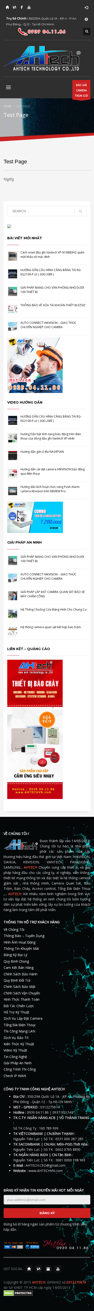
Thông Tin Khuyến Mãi (21, 948)
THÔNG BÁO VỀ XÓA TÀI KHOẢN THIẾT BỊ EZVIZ (53, 305)
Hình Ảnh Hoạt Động (19, 942)
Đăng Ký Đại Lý (15, 954)
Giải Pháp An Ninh (18, 1063)
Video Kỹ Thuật (15, 1050)
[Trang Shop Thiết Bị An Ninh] (14, 7)
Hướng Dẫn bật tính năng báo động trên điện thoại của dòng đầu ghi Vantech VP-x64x (50, 436)
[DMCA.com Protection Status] (18, 1293)
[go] (80, 211)
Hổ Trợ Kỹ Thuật (16, 1012)
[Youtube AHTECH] (29, 7)
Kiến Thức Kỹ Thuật (19, 1044)
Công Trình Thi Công (20, 1069)
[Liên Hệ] (48, 1268)
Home (8, 106)
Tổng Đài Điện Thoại (19, 1025)
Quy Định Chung (16, 961)
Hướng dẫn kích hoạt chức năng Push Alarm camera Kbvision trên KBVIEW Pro (50, 489)
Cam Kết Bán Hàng (19, 967)
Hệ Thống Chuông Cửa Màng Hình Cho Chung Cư (53, 609)
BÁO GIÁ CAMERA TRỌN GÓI (81, 90)
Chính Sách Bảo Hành (20, 974)
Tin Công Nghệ (15, 1056)
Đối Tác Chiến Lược (19, 1006)
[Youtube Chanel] (57, 1268)
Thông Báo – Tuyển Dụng (24, 935)
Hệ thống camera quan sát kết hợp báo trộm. (50, 627)
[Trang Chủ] (7, 7)
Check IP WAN (15, 1075)
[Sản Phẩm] (38, 1268)
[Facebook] (21, 7)
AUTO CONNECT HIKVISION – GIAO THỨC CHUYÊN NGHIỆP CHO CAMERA (48, 325)
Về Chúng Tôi (14, 929)
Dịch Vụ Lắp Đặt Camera (23, 1018)
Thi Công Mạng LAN (19, 1031)
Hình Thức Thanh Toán (22, 999)
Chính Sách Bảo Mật (19, 986)
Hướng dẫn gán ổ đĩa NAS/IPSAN (42, 452)
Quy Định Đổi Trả (17, 980)
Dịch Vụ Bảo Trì (16, 1037)
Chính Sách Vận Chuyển (22, 993)
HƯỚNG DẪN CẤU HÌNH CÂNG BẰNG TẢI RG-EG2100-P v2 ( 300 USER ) (50, 272)
